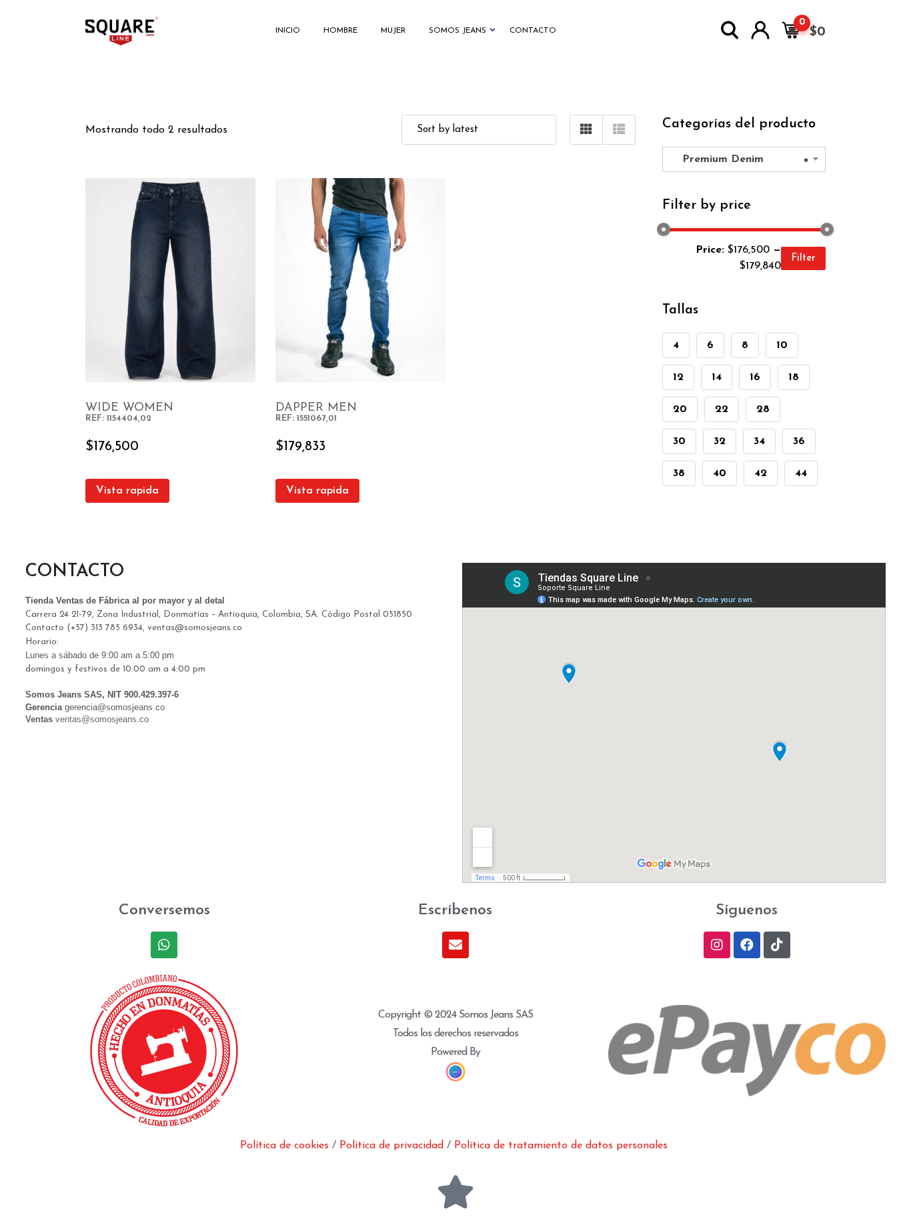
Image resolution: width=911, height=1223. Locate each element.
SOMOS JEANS (457, 31)
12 (678, 377)
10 (782, 345)
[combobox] (744, 159)
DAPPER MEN (316, 408)
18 (793, 377)
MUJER (393, 31)
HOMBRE (340, 31)
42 (760, 473)
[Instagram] (717, 945)
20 (680, 409)
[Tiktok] (777, 945)
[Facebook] (747, 945)
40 (719, 473)
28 (763, 409)
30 (679, 441)
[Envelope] (455, 945)
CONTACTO (533, 31)
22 (721, 409)
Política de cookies (284, 1145)
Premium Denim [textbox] (740, 159)
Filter (803, 258)
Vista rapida (127, 490)
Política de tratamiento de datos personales (561, 1145)
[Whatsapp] (164, 945)
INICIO (287, 31)
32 (720, 441)
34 (759, 441)
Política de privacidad (391, 1145)
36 (799, 441)
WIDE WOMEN (129, 408)
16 (755, 377)
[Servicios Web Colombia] (455, 1071)
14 (717, 377)
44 (801, 473)
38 (679, 473)
